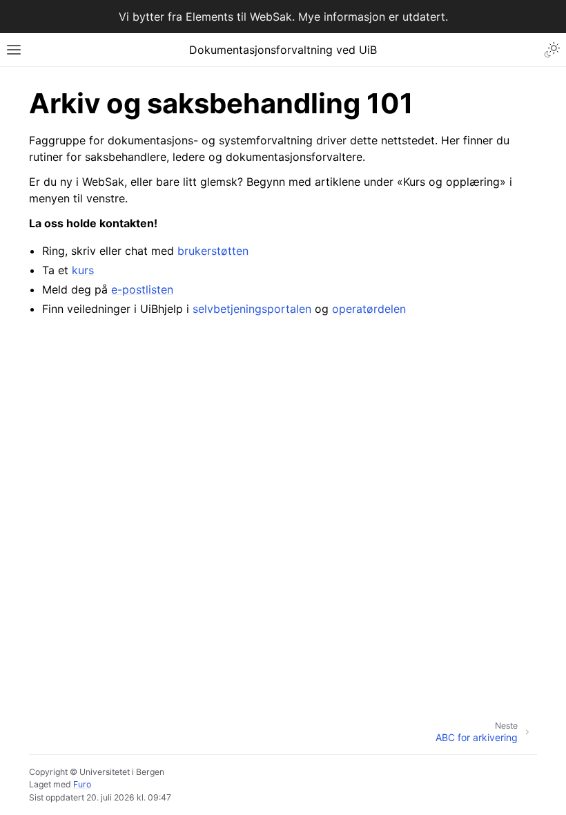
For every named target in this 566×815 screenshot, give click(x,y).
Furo (82, 784)
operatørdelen (369, 309)
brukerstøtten (212, 251)
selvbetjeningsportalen (252, 309)
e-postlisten (142, 289)
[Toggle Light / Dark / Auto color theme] (552, 49)
